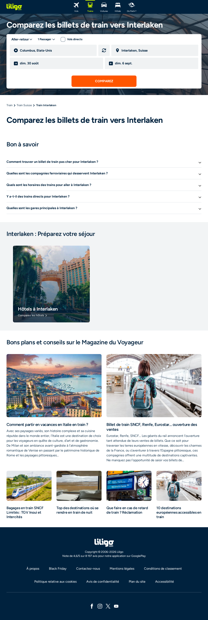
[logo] (14, 7)
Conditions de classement (163, 568)
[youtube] (116, 606)
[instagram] (100, 606)
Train (9, 105)
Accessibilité (164, 581)
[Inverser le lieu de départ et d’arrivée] (104, 50)
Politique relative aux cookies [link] (55, 581)
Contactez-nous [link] (88, 568)
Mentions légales (122, 568)
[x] (108, 606)
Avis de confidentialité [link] (102, 581)
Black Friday (57, 568)
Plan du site (137, 581)
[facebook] (92, 606)
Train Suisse (24, 105)
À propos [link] (32, 568)
